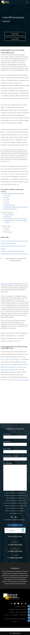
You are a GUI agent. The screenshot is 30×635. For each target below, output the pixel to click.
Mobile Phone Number (10, 456)
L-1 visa (6, 359)
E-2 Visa (6, 201)
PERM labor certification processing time (13, 251)
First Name (6, 434)
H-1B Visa (7, 195)
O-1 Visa (6, 199)
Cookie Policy (22, 615)
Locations (23, 609)
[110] (6, 291)
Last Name (6, 441)
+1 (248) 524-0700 (15, 558)
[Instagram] (25, 603)
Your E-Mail (7, 449)
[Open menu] (27, 2)
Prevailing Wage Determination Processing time (15, 253)
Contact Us (12, 612)
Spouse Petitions (9, 214)
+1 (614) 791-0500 (15, 545)
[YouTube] (18, 603)
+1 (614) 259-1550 (15, 551)
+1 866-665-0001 (15, 633)
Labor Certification (9, 205)
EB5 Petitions (8, 232)
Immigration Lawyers (14, 609)
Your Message (7, 463)
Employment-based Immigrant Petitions (16, 207)
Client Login (23, 612)
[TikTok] (22, 603)
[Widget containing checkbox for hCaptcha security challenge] (15, 530)
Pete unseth (3, 283)
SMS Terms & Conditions (18, 519)
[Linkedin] (14, 603)
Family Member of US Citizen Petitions (15, 218)
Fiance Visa (7, 216)
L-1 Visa (6, 203)
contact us (11, 380)
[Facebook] (11, 603)
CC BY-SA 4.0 (10, 283)
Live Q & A (6, 615)
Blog (17, 612)
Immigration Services (20, 606)
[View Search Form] (25, 2)
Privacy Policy (8, 519)
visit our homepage (22, 380)
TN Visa (6, 197)
